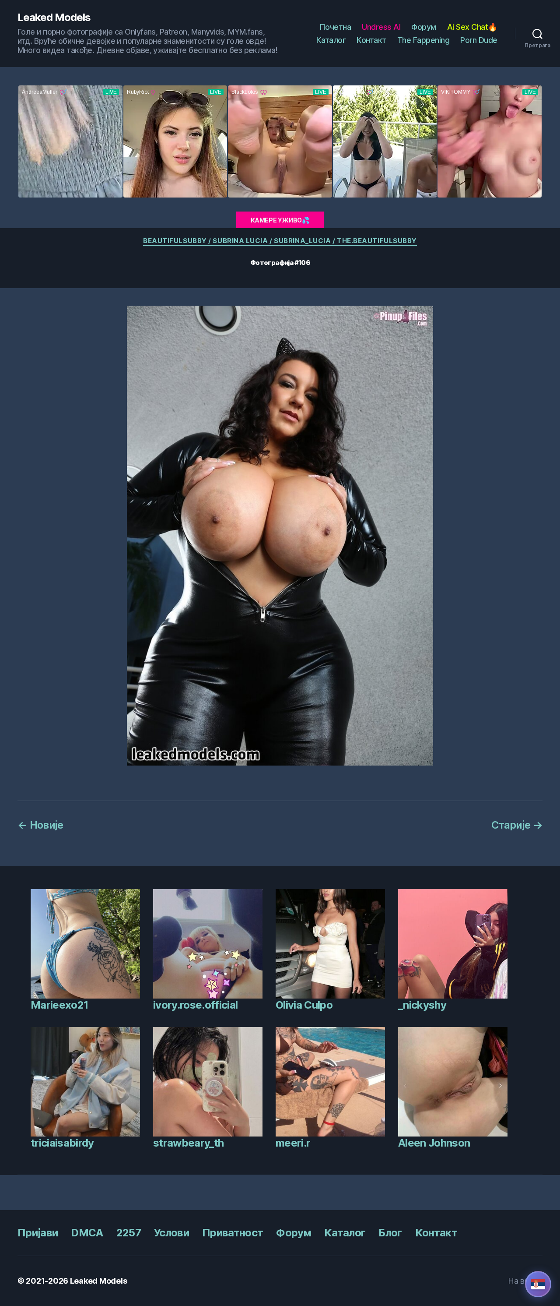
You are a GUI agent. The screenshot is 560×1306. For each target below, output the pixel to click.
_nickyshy (422, 1005)
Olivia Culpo (304, 1005)
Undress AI (381, 27)
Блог (390, 1232)
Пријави (38, 1232)
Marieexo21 (59, 1005)
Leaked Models (54, 17)
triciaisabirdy (62, 1143)
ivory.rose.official (195, 1005)
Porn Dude (478, 40)
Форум (423, 27)
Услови (171, 1232)
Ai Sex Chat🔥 (472, 27)
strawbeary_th (188, 1143)
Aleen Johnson (434, 1143)
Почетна (335, 27)
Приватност (232, 1232)
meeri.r (293, 1143)
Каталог (331, 40)
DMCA (87, 1232)
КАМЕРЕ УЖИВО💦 (280, 220)
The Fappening (423, 40)
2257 (128, 1232)
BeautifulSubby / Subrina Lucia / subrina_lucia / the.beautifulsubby (280, 241)
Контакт (371, 40)
